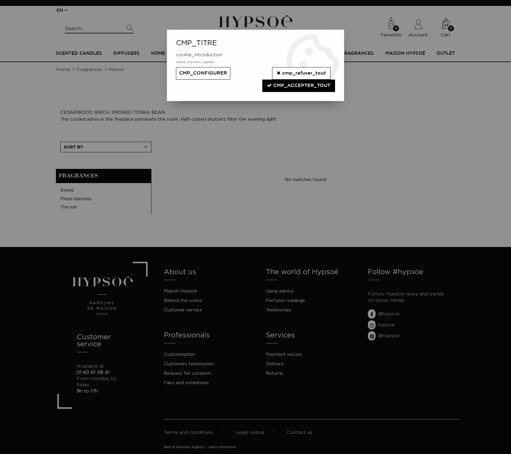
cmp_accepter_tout (301, 85)
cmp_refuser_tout (303, 73)
